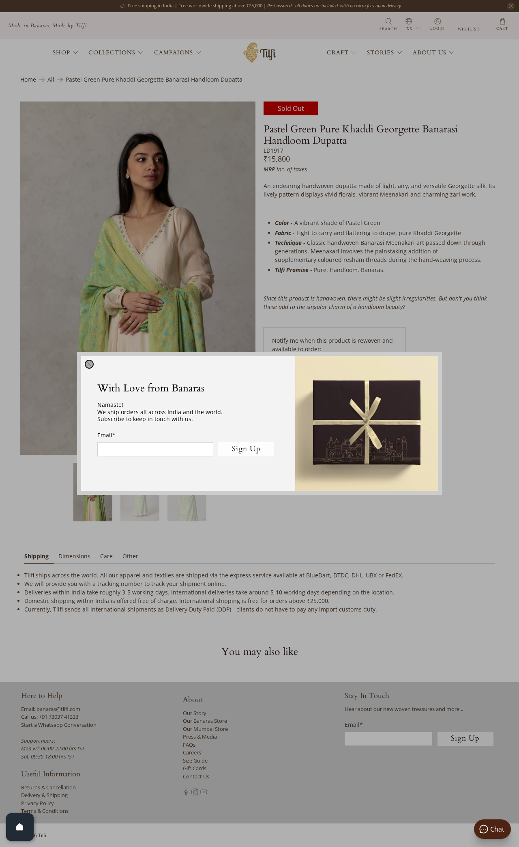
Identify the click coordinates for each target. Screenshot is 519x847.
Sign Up (246, 449)
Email (106, 435)
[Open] (20, 827)
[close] (89, 364)
